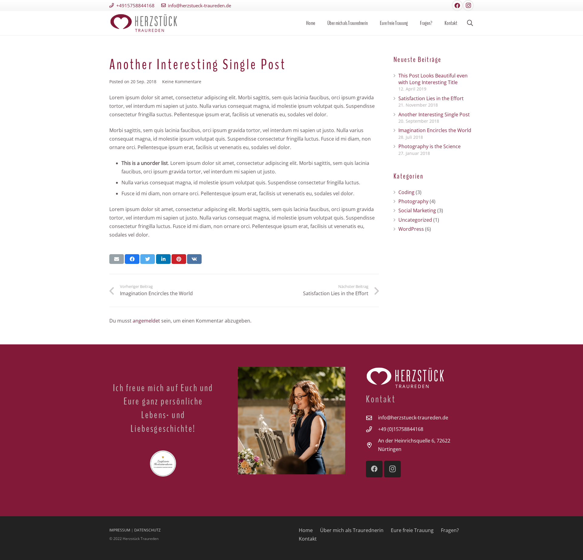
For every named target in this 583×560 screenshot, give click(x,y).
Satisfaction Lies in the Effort (431, 98)
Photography (413, 201)
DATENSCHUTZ (147, 530)
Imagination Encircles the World (434, 130)
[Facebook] (457, 5)
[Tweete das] (147, 259)
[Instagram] (468, 5)
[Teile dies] (132, 259)
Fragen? (450, 530)
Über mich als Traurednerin (352, 530)
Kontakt (308, 538)
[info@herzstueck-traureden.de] (372, 418)
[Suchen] (470, 23)
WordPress (411, 229)
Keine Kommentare (181, 81)
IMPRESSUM (119, 530)
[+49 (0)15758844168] (372, 429)
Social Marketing (417, 210)
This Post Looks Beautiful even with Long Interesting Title (433, 79)
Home (306, 530)
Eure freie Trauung (412, 530)
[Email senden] (116, 259)
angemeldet (146, 320)
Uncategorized (415, 220)
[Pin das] (179, 259)
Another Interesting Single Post (434, 114)
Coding (406, 192)
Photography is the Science (429, 146)
